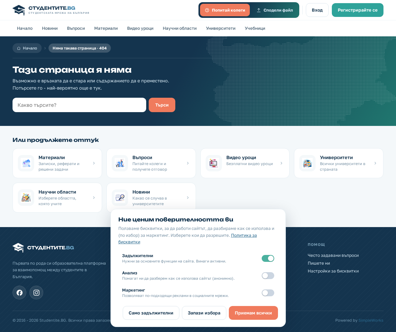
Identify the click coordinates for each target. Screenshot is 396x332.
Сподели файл (278, 10)
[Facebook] (19, 292)
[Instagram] (36, 292)
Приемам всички (253, 312)
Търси (162, 104)
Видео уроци (140, 28)
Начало (25, 28)
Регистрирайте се (358, 10)
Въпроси (76, 28)
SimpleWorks (370, 320)
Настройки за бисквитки (333, 270)
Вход (317, 10)
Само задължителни (151, 312)
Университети (220, 28)
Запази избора (204, 312)
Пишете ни (319, 263)
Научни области (180, 28)
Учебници (255, 28)
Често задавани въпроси (333, 255)
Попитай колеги (228, 10)
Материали (106, 28)
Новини (50, 28)
